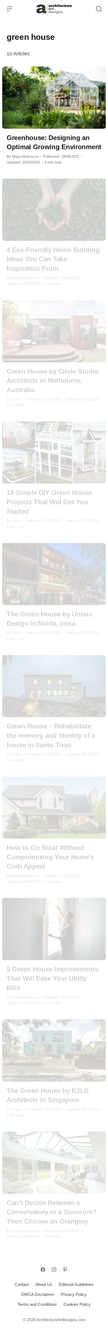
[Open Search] (98, 8)
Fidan (16, 399)
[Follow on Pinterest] (65, 1270)
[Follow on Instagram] (54, 1270)
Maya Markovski (25, 156)
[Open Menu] (9, 8)
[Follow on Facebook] (43, 1270)
